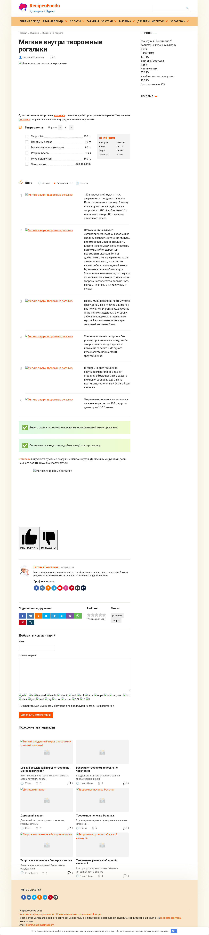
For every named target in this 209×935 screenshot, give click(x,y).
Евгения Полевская (45, 567)
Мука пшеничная (41, 158)
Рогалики (24, 459)
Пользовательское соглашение (73, 914)
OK (173, 931)
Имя (21, 641)
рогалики (24, 119)
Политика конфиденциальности (36, 914)
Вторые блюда (53, 21)
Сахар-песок (38, 164)
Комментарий (27, 655)
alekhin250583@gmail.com (40, 925)
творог (116, 620)
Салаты (75, 21)
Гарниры (93, 21)
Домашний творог (32, 815)
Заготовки (177, 21)
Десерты (143, 21)
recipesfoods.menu (170, 918)
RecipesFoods (45, 5)
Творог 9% (37, 136)
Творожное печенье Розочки (95, 815)
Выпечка (125, 21)
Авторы (97, 914)
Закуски (107, 21)
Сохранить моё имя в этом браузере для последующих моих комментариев (67, 705)
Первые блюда (30, 21)
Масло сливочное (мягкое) (47, 147)
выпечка (59, 115)
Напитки (158, 21)
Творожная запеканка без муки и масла (46, 860)
